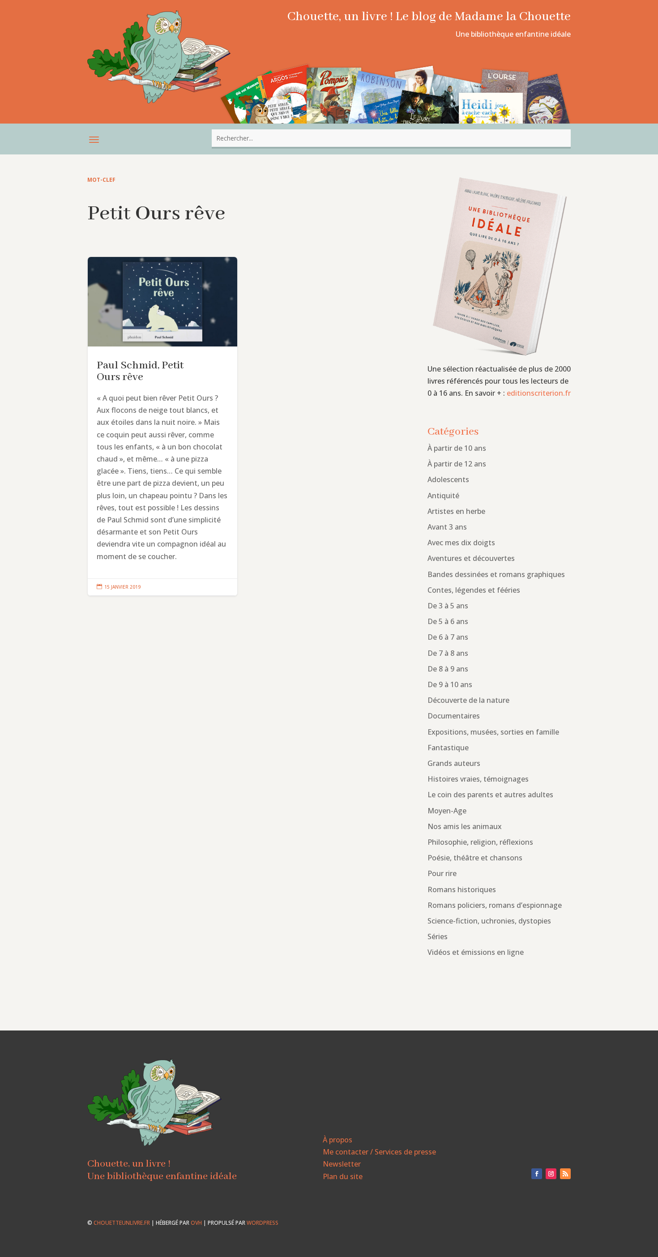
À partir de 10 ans (456, 448)
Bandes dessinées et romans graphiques (496, 574)
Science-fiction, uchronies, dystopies (489, 921)
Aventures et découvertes (471, 558)
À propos (337, 1140)
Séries (437, 936)
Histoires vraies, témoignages (478, 779)
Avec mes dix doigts (461, 542)
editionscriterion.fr (539, 393)
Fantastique (448, 747)
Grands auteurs (453, 763)
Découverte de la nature (468, 700)
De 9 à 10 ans (449, 684)
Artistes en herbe (456, 511)
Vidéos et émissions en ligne (475, 952)
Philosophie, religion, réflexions (480, 842)
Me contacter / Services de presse (379, 1152)
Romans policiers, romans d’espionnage (494, 905)
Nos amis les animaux (464, 826)
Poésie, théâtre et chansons (474, 858)
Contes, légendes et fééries (473, 590)
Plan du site (343, 1176)
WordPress (262, 1223)
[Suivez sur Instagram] (551, 1173)
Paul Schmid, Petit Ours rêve (162, 426)
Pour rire (442, 873)
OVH (196, 1223)
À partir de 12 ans (456, 464)
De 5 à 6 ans (447, 621)
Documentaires (453, 716)
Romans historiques (461, 889)
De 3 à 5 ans (447, 606)
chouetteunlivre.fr (122, 1223)
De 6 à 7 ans (447, 637)
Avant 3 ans (447, 527)
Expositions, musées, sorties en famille (493, 732)
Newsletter (342, 1164)
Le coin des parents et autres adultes (490, 795)
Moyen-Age (446, 811)
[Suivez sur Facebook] (536, 1173)
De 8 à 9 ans (447, 669)
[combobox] (391, 138)
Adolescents (448, 479)
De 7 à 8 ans (447, 653)
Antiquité (443, 495)
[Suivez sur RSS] (565, 1173)
